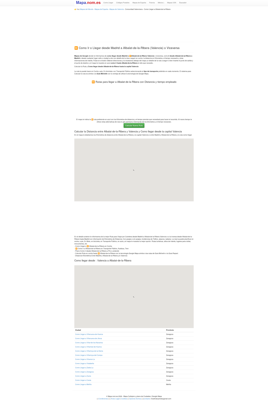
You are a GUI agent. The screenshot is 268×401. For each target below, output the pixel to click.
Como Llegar (108, 2)
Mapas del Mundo (86, 9)
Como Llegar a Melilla (83, 384)
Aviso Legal (115, 398)
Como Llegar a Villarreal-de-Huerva (88, 347)
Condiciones (103, 398)
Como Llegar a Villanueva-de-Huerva (89, 334)
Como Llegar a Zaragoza (84, 372)
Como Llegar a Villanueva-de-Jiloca (88, 338)
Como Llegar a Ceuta (83, 380)
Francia (152, 2)
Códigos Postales (122, 2)
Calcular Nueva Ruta (134, 125)
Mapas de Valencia (117, 9)
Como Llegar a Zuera (83, 376)
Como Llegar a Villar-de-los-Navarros (89, 342)
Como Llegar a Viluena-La (85, 359)
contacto (147, 398)
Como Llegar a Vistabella (84, 363)
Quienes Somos (135, 398)
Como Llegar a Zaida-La (84, 367)
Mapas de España (139, 2)
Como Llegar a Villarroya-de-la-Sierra (89, 351)
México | (161, 2)
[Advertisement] (134, 25)
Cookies (124, 398)
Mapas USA (171, 2)
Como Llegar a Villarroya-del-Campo (88, 355)
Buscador (182, 2)
